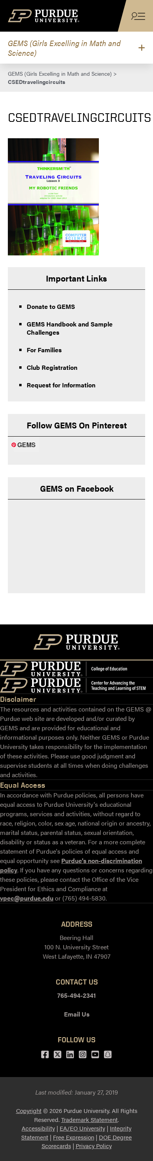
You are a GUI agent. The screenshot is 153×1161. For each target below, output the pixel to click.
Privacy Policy (94, 1145)
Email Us (76, 1013)
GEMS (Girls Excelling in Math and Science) (64, 47)
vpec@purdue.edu (26, 897)
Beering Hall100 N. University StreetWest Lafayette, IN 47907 (77, 947)
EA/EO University (82, 1128)
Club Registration (52, 367)
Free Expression (73, 1137)
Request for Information (61, 384)
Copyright (29, 1110)
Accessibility (38, 1128)
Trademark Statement (89, 1119)
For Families (44, 349)
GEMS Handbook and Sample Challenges (70, 328)
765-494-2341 (76, 995)
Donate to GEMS (51, 306)
